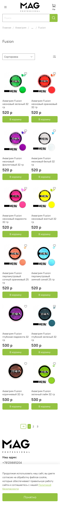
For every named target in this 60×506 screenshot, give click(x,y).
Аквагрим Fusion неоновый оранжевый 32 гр (44, 104)
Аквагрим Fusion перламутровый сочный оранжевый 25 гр (15, 277)
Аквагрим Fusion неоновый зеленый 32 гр (15, 104)
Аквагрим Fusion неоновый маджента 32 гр (14, 219)
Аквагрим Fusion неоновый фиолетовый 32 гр (13, 161)
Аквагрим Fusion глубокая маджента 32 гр (15, 337)
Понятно (30, 497)
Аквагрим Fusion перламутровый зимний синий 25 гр (43, 276)
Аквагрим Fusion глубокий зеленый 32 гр (43, 337)
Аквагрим (20, 27)
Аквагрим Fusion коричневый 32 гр (12, 392)
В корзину (15, 119)
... (32, 27)
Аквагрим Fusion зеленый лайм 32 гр (43, 392)
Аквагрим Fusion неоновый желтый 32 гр (43, 219)
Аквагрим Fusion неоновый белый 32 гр (43, 161)
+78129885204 (12, 463)
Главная (6, 27)
